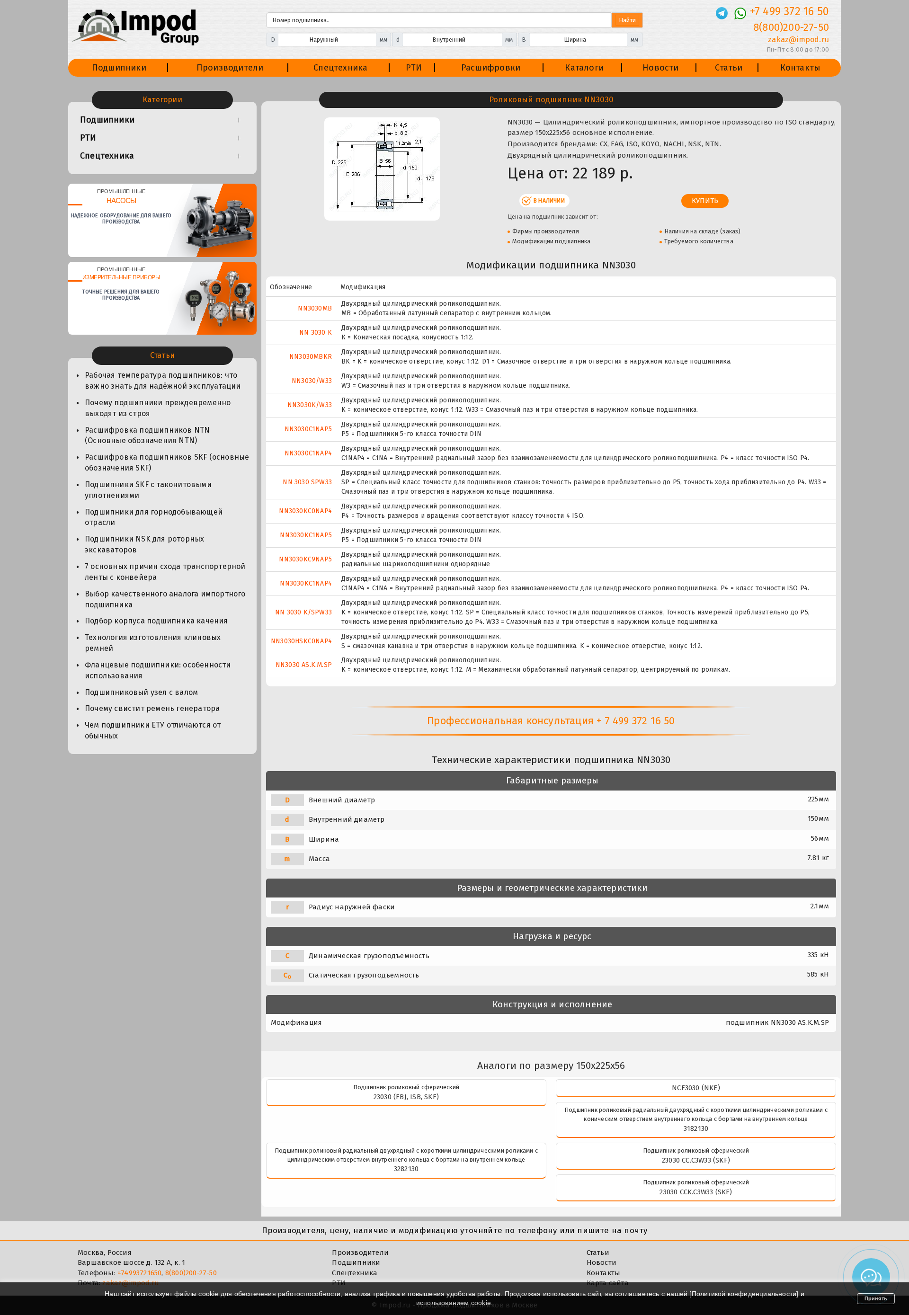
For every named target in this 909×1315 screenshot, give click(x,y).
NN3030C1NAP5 (308, 429)
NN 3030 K (315, 333)
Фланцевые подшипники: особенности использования (158, 670)
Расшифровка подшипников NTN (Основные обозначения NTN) (147, 435)
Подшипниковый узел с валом (141, 692)
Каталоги (584, 67)
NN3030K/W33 (309, 405)
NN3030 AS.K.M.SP (304, 665)
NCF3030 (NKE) (696, 1088)
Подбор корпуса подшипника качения (156, 620)
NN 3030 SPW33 (307, 482)
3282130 (406, 1168)
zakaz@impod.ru (798, 39)
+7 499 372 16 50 (789, 11)
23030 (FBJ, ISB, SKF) (406, 1097)
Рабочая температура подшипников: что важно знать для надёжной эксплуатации (163, 381)
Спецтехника (340, 67)
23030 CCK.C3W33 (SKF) (695, 1192)
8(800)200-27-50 (791, 27)
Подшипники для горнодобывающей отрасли (154, 517)
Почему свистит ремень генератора (152, 708)
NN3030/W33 (312, 381)
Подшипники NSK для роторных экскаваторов (144, 544)
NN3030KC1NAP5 (306, 535)
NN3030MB (315, 308)
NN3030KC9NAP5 (305, 559)
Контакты (800, 67)
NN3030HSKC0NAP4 (301, 641)
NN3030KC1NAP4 (306, 583)
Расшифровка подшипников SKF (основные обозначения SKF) (167, 462)
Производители (230, 67)
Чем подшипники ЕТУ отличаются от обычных (153, 730)
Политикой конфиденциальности (744, 1293)
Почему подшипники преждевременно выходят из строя (158, 408)
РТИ (414, 67)
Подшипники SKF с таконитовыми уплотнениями (148, 490)
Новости (660, 67)
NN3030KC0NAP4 (305, 511)
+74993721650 (139, 1273)
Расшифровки (490, 67)
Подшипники (119, 67)
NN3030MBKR (310, 357)
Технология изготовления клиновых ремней (153, 643)
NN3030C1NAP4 (308, 453)
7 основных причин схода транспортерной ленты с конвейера (165, 572)
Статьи (728, 67)
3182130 (696, 1128)
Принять (875, 1298)
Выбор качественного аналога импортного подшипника (165, 599)
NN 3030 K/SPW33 (303, 612)
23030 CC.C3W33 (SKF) (696, 1160)
